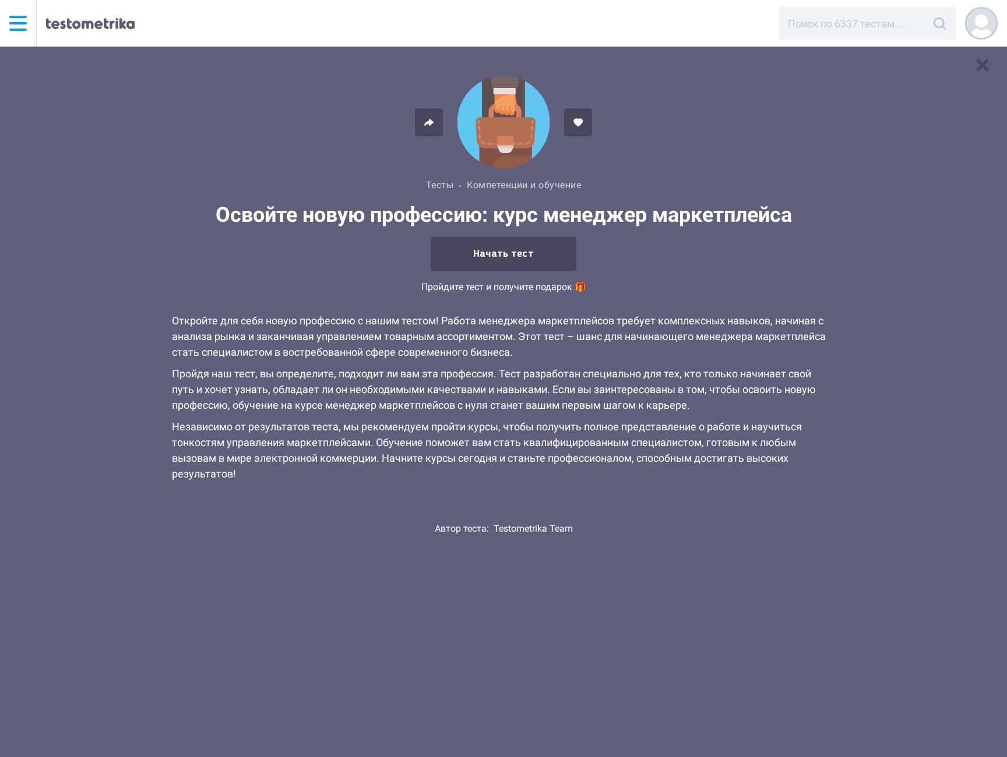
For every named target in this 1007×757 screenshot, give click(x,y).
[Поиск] (939, 23)
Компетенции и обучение (524, 184)
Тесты (440, 184)
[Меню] (18, 23)
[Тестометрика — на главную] (90, 23)
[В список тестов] (983, 65)
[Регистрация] (981, 23)
